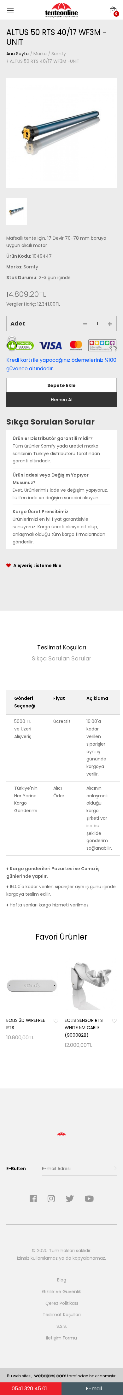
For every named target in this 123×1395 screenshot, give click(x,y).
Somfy (58, 53)
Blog (61, 1280)
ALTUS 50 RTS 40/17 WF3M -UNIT (44, 61)
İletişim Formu (61, 1338)
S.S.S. (61, 1326)
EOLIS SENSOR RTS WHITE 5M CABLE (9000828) (84, 1028)
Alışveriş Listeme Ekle (37, 565)
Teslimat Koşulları (61, 647)
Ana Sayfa (17, 53)
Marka (40, 53)
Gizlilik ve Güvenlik (61, 1291)
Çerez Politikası (61, 1303)
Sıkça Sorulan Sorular (61, 658)
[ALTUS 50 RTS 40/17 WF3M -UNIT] (61, 133)
